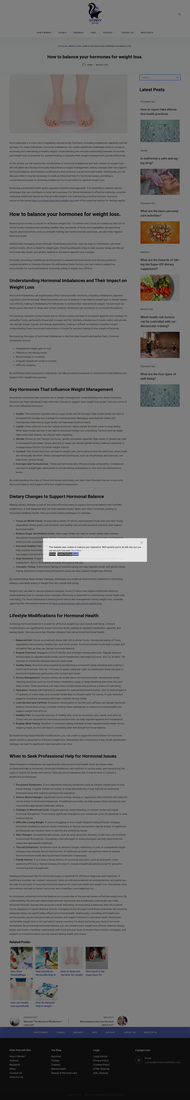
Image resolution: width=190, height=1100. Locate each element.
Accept (75, 554)
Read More (76, 550)
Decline (52, 554)
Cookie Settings (64, 554)
